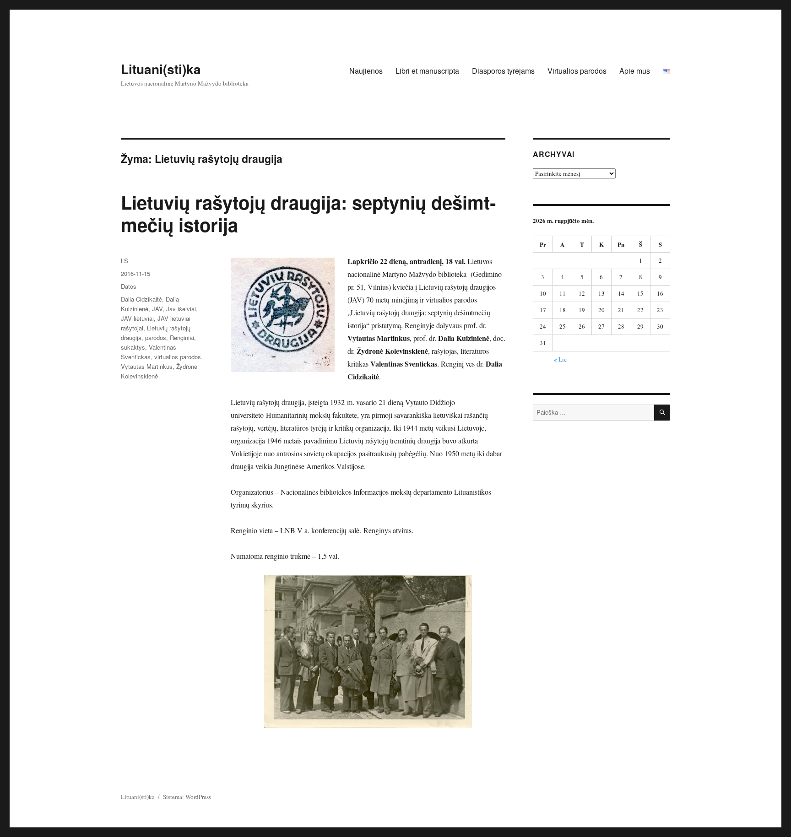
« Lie (560, 359)
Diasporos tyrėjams (503, 70)
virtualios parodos (177, 356)
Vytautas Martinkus (147, 366)
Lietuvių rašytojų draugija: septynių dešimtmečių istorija (308, 213)
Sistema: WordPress (187, 797)
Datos (128, 286)
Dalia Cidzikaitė (141, 299)
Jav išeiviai (181, 308)
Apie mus (634, 70)
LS (124, 260)
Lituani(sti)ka (161, 68)
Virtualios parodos (577, 70)
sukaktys (133, 347)
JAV (157, 308)
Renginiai (182, 337)
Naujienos (366, 70)
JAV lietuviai (137, 318)
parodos (155, 337)
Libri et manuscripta (427, 70)
